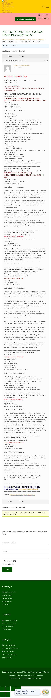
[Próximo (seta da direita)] (7, 694)
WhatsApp (7, 629)
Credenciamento (10, 645)
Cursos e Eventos (20, 39)
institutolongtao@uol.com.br (29, 489)
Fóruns (11, 39)
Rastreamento (7, 657)
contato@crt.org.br (10, 620)
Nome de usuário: (9, 542)
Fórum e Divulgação (10, 654)
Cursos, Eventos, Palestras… (36, 39)
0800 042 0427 (8, 626)
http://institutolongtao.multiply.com (23, 495)
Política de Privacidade (35, 675)
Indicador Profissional (11, 648)
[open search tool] (43, 7)
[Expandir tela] (7, 688)
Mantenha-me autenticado (10, 562)
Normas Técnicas (9, 651)
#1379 (46, 60)
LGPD (23, 672)
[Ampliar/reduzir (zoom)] (2, 688)
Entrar (7, 569)
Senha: (5, 552)
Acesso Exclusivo (25, 19)
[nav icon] (47, 6)
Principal (4, 39)
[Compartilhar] (13, 688)
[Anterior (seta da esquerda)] (2, 694)
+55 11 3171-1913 (9, 623)
